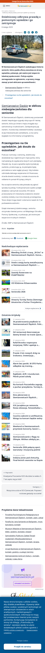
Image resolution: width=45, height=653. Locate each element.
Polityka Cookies (22, 641)
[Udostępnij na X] (32, 32)
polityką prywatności (16, 630)
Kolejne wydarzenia (32, 308)
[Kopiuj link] (25, 32)
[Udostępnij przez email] (29, 32)
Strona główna (5, 11)
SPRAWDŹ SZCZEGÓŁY (22, 583)
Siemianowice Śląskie (13, 87)
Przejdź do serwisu (22, 646)
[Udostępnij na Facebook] (36, 32)
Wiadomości (12, 11)
